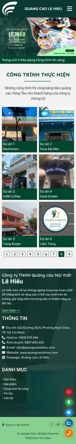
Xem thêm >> (11, 310)
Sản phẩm (10, 384)
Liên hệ (8, 398)
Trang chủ (9, 60)
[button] (62, 37)
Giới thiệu (10, 379)
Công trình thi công (16, 389)
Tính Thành (45, 438)
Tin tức (8, 393)
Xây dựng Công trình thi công (42, 60)
